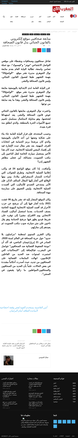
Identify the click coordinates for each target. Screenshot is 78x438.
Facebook (14, 1)
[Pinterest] (39, 50)
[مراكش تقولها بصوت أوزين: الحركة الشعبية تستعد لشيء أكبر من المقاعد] (21, 384)
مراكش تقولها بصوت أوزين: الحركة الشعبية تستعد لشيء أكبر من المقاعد (10, 384)
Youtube (4, 3)
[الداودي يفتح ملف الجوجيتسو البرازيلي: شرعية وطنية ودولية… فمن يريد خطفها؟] (47, 394)
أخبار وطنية (37, 34)
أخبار (69, 31)
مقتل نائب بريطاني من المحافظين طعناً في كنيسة (40, 345)
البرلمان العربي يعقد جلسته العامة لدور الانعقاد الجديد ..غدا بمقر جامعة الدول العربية (13, 346)
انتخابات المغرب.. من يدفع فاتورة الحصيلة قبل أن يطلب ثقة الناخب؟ (10, 403)
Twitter (11, 3)
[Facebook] (20, 1)
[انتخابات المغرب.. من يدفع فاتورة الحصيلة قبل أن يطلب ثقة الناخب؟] (21, 403)
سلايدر (31, 34)
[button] (3, 16)
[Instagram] (10, 1)
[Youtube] (7, 3)
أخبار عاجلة (43, 34)
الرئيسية (74, 31)
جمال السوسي (5, 45)
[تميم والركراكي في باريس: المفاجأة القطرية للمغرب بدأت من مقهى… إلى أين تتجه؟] (47, 384)
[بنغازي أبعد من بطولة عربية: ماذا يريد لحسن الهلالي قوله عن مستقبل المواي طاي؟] (47, 403)
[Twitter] (15, 3)
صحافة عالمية (25, 34)
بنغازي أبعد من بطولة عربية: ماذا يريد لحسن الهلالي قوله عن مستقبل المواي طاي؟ (36, 403)
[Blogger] (73, 421)
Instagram (5, 1)
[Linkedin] (60, 421)
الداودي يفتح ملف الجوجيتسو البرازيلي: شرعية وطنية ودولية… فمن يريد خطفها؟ (36, 394)
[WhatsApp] (34, 50)
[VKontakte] (55, 426)
